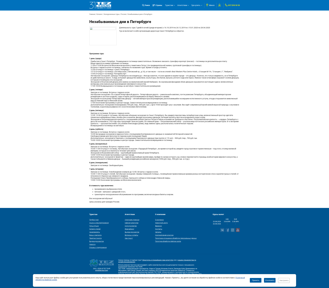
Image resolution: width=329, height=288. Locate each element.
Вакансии (158, 226)
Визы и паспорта (95, 235)
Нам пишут (129, 238)
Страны (159, 5)
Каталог (99, 14)
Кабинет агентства (131, 223)
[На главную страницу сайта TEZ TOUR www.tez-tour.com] (100, 5)
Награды (158, 232)
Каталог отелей (94, 229)
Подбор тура (93, 220)
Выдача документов (96, 241)
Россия (123, 14)
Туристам (169, 5)
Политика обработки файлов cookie (168, 241)
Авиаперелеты (94, 232)
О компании (159, 220)
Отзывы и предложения (98, 247)
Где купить (195, 5)
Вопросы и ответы (131, 235)
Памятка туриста (95, 238)
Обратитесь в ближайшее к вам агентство (157, 260)
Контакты (158, 229)
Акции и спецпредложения (99, 223)
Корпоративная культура (164, 235)
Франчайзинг (129, 229)
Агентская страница (132, 220)
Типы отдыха (94, 226)
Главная (92, 14)
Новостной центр (161, 223)
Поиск (147, 5)
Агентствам (182, 5)
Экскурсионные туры (112, 14)
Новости (92, 244)
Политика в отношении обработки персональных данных (176, 238)
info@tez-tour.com (101, 270)
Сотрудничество (131, 226)
